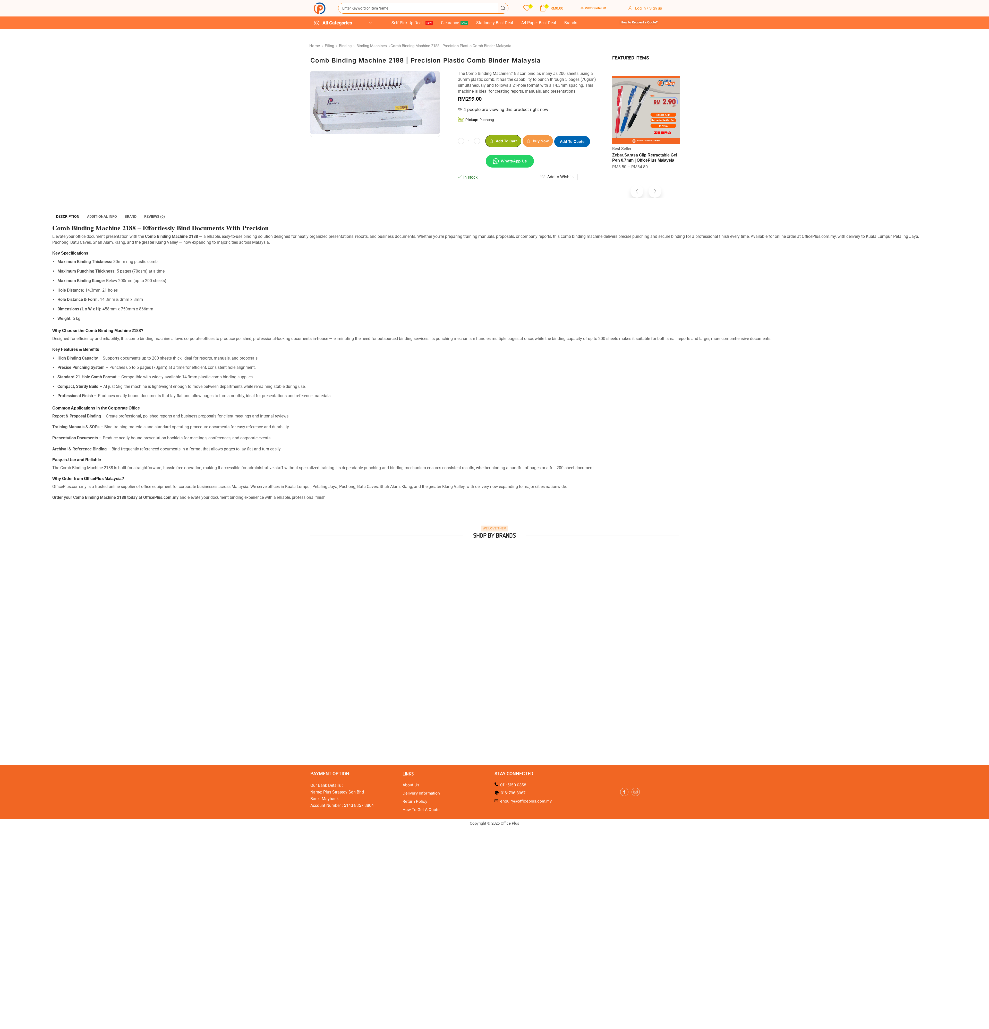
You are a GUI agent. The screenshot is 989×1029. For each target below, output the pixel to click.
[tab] (67, 216)
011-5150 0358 (513, 784)
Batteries (620, 148)
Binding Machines (371, 45)
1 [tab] (476, 643)
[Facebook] (624, 792)
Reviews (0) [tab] (154, 216)
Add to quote (572, 141)
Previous (303, 589)
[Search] (503, 8)
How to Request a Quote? (639, 22)
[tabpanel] (354, 590)
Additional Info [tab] (102, 216)
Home (314, 45)
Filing (329, 45)
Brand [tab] (131, 216)
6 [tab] (502, 643)
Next (685, 589)
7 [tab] (507, 643)
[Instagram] (636, 792)
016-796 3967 (513, 792)
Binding (345, 45)
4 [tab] (491, 643)
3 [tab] (486, 643)
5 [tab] (497, 643)
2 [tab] (481, 643)
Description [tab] (67, 216)
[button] (527, 8)
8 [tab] (512, 643)
